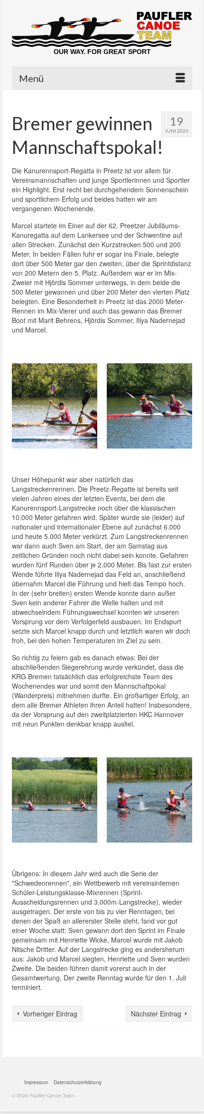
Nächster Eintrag (156, 1013)
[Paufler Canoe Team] (102, 29)
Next (184, 408)
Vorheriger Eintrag (50, 1013)
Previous (20, 408)
